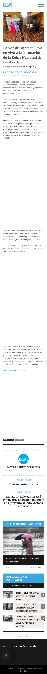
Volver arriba (22, 637)
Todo (32, 585)
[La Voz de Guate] (18, 4)
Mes (25, 585)
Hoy (6, 585)
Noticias (19, 440)
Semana (15, 585)
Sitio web (6, 471)
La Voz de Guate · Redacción (19, 72)
